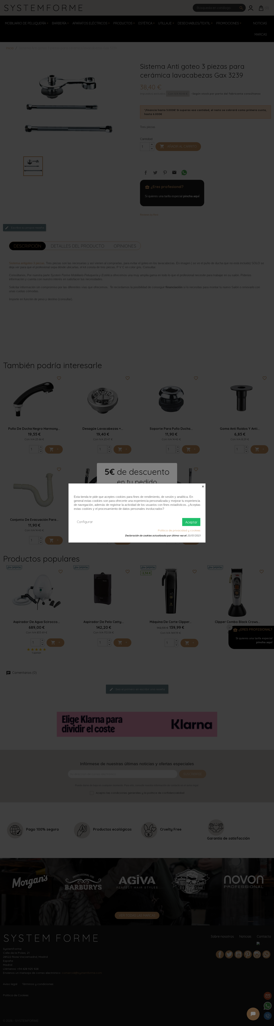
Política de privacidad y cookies (179, 530)
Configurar (85, 522)
